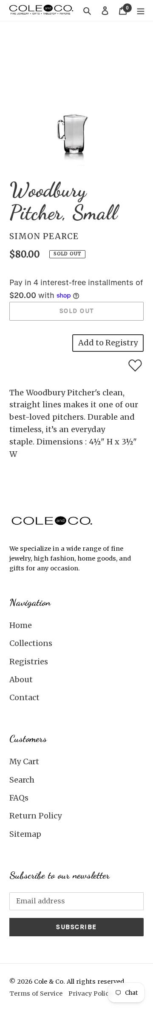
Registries (28, 661)
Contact (24, 697)
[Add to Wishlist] (135, 365)
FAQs (18, 798)
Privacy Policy (90, 993)
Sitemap (25, 834)
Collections (30, 643)
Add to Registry (108, 343)
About (21, 679)
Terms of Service (35, 993)
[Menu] (141, 10)
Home (20, 625)
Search (21, 780)
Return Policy (35, 816)
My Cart (24, 761)
